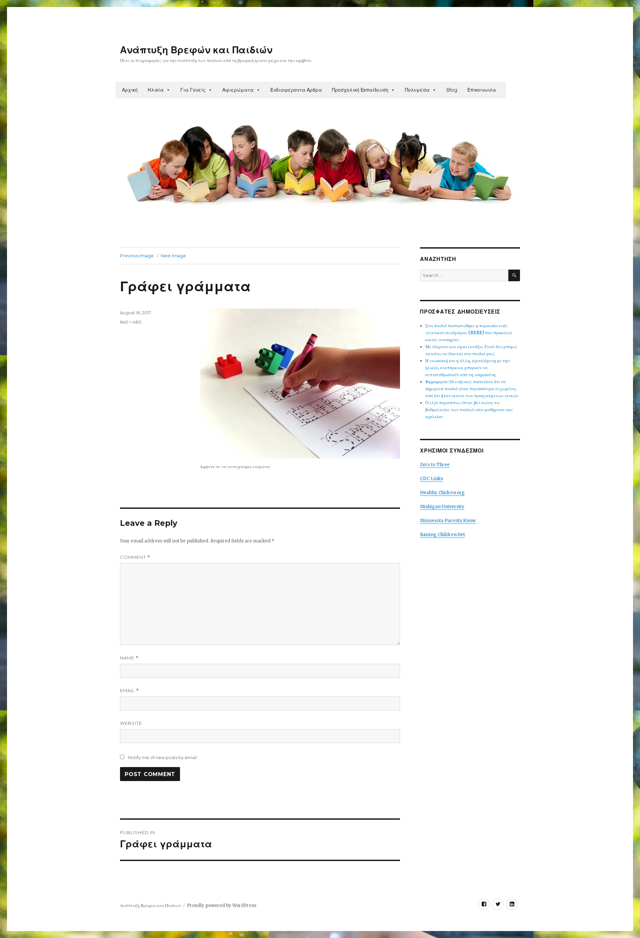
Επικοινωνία (481, 90)
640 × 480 (130, 322)
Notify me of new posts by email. (163, 757)
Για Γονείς (193, 90)
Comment (135, 557)
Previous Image (137, 255)
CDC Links (431, 478)
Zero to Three (435, 465)
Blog (451, 90)
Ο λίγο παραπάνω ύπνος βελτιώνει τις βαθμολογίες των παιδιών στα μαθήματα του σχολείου (469, 410)
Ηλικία (156, 90)
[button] (168, 90)
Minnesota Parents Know (448, 520)
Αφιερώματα (238, 90)
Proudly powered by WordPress (221, 905)
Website (131, 723)
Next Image (173, 255)
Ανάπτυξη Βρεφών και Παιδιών (196, 50)
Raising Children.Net (442, 534)
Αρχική (130, 90)
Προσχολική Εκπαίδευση (360, 90)
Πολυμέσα (417, 90)
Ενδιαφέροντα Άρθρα (296, 90)
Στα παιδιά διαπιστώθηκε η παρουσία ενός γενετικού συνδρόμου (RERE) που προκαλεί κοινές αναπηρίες (468, 333)
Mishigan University (442, 506)
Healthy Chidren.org (442, 492)
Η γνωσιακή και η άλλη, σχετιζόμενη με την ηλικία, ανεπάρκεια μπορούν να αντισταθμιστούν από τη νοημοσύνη (467, 368)
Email (129, 690)
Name (129, 658)
